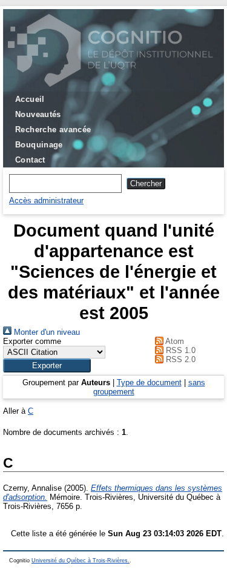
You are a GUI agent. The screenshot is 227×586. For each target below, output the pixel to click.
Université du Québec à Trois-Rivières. (80, 560)
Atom (173, 341)
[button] (47, 365)
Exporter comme (32, 341)
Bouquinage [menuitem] (39, 144)
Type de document (149, 382)
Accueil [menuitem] (30, 99)
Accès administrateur (46, 200)
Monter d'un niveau (46, 332)
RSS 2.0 (179, 359)
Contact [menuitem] (30, 159)
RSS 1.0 (179, 350)
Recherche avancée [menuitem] (53, 129)
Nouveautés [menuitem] (38, 114)
